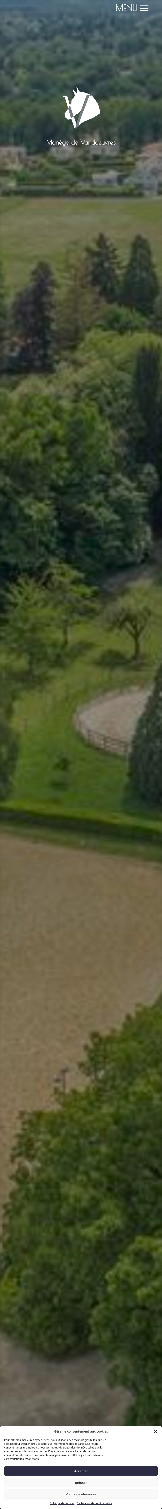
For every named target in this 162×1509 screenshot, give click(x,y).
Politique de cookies (62, 1503)
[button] (156, 1431)
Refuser (81, 1482)
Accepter (81, 1471)
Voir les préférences (81, 1494)
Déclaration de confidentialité (94, 1503)
